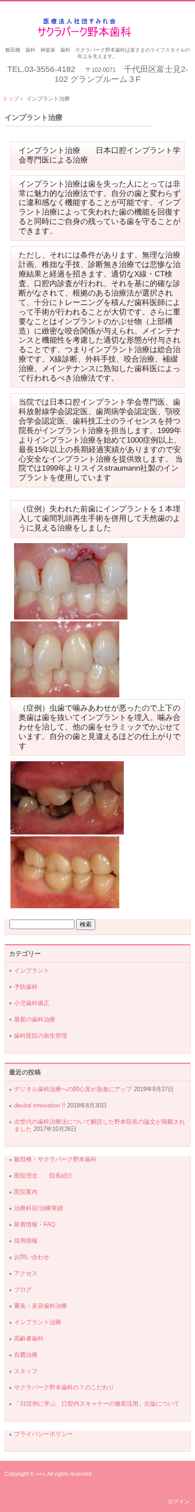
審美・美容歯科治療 (40, 1305)
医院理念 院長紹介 (46, 1175)
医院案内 (26, 1191)
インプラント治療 (34, 117)
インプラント (31, 970)
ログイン (179, 1501)
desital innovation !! (39, 1105)
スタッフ (26, 1371)
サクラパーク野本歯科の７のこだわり (64, 1387)
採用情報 (26, 1240)
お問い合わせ (31, 1257)
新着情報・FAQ (34, 1224)
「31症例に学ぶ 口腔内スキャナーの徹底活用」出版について (97, 1403)
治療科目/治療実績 (38, 1208)
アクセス (26, 1273)
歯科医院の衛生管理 (40, 1035)
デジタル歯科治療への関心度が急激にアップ (73, 1089)
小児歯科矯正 (31, 1003)
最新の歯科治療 (34, 1019)
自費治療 (26, 1354)
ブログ (23, 1289)
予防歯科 (26, 986)
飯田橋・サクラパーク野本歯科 (55, 1159)
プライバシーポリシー (43, 1434)
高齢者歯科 (29, 1338)
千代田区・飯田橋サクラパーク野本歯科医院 (98, 28)
